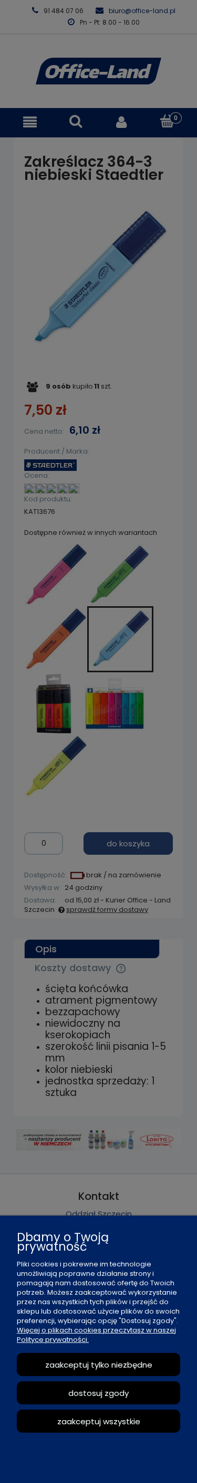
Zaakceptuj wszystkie (98, 1421)
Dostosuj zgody (98, 1393)
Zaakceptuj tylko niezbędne (98, 1364)
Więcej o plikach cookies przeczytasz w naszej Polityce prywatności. (96, 1335)
